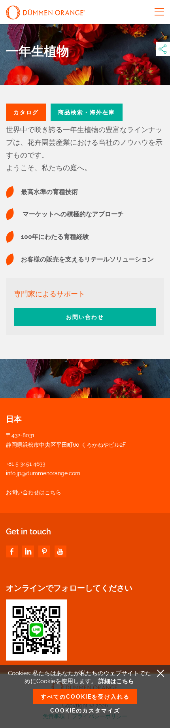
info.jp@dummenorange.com (43, 473)
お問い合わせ (85, 317)
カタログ (26, 112)
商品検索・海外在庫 (86, 112)
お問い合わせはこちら (33, 492)
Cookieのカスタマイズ (85, 710)
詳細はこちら (116, 681)
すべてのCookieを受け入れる (85, 696)
